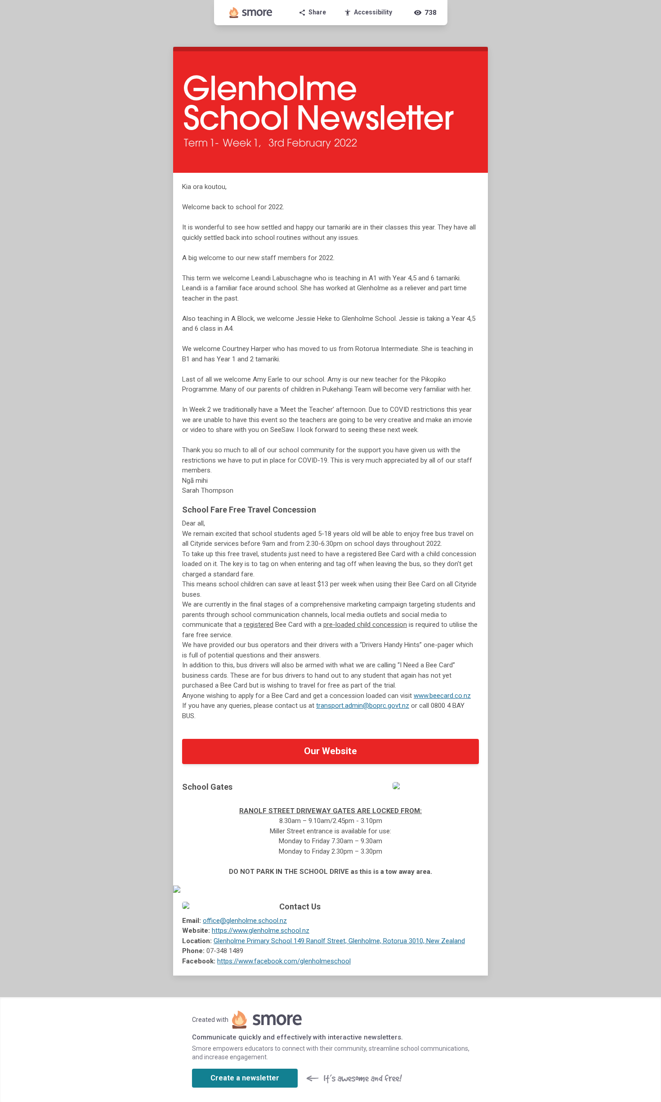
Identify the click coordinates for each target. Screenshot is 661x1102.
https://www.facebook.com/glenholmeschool (284, 961)
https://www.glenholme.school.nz (260, 931)
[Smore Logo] (251, 12)
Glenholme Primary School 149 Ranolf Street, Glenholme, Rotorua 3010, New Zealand (339, 941)
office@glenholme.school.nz (245, 921)
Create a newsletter (244, 1078)
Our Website (330, 751)
